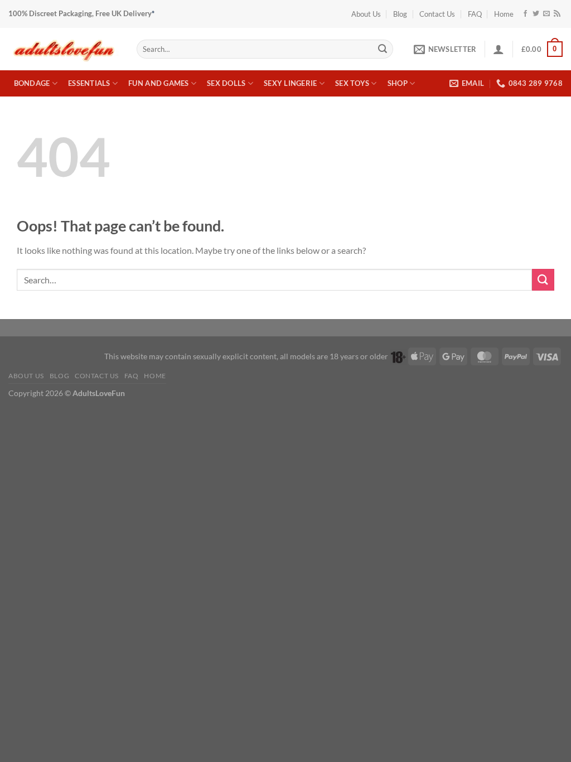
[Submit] (382, 49)
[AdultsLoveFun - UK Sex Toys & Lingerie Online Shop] (64, 49)
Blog (400, 13)
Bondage (32, 83)
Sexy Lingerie (290, 83)
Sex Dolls (226, 83)
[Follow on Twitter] (536, 14)
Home (504, 13)
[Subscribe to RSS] (557, 14)
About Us (366, 13)
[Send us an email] (546, 14)
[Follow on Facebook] (525, 14)
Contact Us (437, 13)
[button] (445, 49)
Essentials (89, 83)
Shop (398, 83)
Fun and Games (158, 83)
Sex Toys (352, 83)
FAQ (475, 13)
